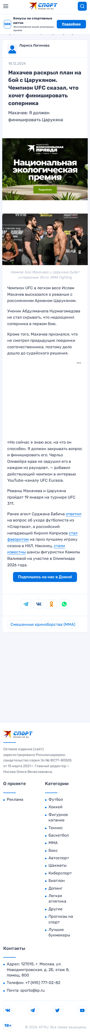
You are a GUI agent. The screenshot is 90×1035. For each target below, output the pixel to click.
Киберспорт (60, 873)
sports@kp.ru (32, 990)
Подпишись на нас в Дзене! (45, 577)
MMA (53, 842)
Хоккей (55, 807)
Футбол (55, 799)
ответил (73, 514)
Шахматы (57, 865)
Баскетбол (58, 835)
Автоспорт (58, 858)
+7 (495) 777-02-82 (42, 982)
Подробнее (71, 24)
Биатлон (56, 880)
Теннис (55, 827)
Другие (55, 909)
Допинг (55, 888)
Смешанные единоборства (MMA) (42, 624)
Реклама (15, 799)
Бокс (53, 850)
